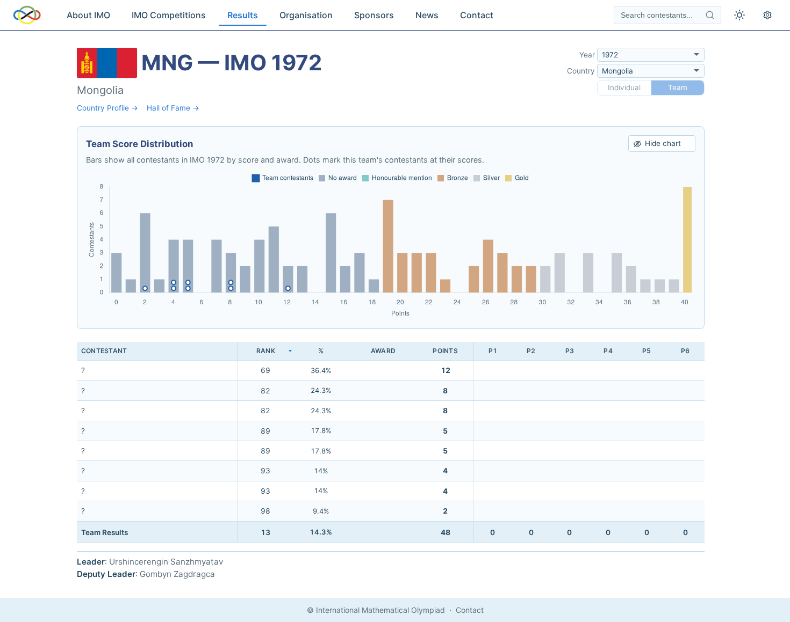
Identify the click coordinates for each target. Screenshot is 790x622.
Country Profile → (107, 108)
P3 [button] (569, 351)
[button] (265, 351)
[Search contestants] (710, 15)
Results (242, 15)
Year (587, 54)
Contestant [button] (104, 351)
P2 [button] (531, 351)
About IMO (88, 15)
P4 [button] (608, 351)
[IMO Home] (27, 15)
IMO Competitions (169, 15)
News (427, 15)
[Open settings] (767, 15)
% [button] (321, 351)
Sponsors (374, 15)
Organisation (306, 15)
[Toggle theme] (739, 15)
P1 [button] (493, 351)
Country (581, 71)
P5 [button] (646, 351)
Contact (476, 15)
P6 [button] (685, 351)
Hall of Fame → (173, 108)
